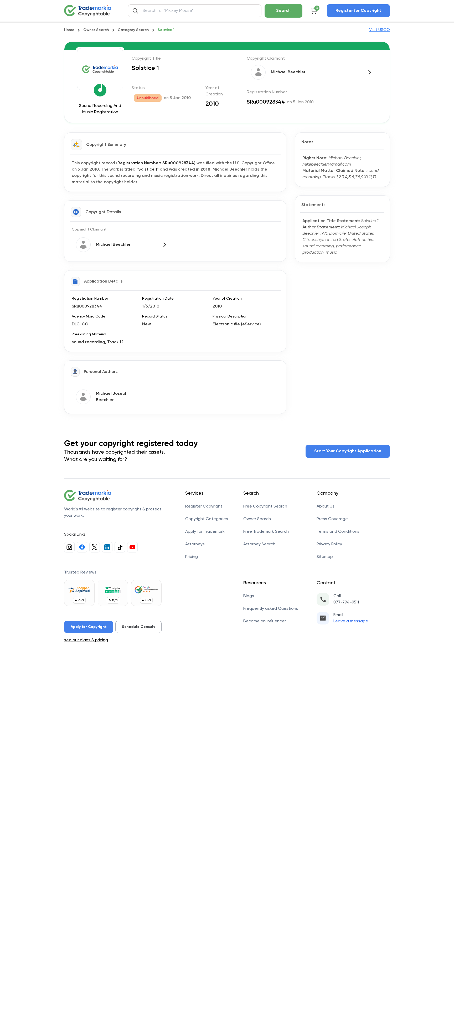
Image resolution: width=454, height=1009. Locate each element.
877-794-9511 (346, 602)
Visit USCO (379, 30)
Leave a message (350, 621)
